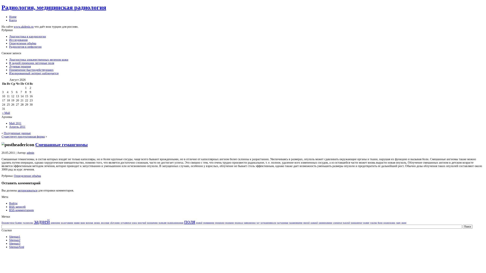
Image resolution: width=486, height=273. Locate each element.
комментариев (21, 210)
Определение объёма (22, 43)
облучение (115, 223)
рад (258, 223)
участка (373, 223)
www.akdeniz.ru (24, 26)
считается (337, 223)
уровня (366, 223)
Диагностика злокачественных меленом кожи (38, 59)
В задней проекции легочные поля (31, 63)
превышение (208, 223)
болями (18, 223)
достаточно (28, 223)
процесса (239, 223)
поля (189, 221)
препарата (219, 223)
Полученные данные (17, 133)
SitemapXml (16, 247)
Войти (13, 203)
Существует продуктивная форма (23, 136)
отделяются (126, 223)
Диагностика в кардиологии (27, 36)
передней (142, 223)
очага (134, 223)
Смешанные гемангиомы (61, 144)
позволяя (162, 223)
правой (199, 223)
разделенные (282, 223)
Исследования (18, 40)
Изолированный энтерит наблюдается (33, 73)
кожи (82, 223)
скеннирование (325, 223)
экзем (403, 223)
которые (89, 223)
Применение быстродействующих (31, 69)
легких (97, 223)
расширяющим (295, 223)
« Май (6, 113)
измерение (55, 223)
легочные (105, 223)
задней (42, 221)
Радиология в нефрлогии (25, 46)
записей (17, 206)
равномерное (250, 223)
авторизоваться (27, 190)
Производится (8, 223)
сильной (314, 223)
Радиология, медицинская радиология (54, 7)
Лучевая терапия (20, 66)
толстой (346, 223)
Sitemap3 (14, 243)
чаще (398, 223)
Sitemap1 (14, 236)
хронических (389, 223)
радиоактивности (268, 223)
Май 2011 (15, 123)
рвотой (306, 223)
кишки (77, 223)
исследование (67, 223)
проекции (229, 223)
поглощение (152, 223)
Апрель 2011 (17, 126)
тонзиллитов (356, 223)
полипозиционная (175, 223)
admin (30, 152)
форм (380, 223)
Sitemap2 (14, 240)
